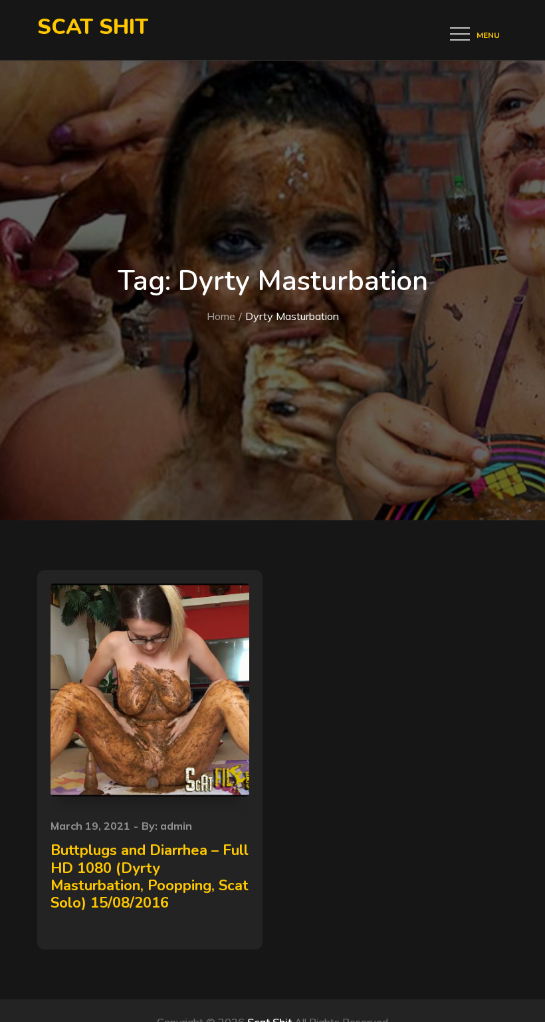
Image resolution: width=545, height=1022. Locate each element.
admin (176, 825)
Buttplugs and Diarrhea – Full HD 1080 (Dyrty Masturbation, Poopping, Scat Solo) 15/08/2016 (150, 876)
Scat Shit (92, 27)
